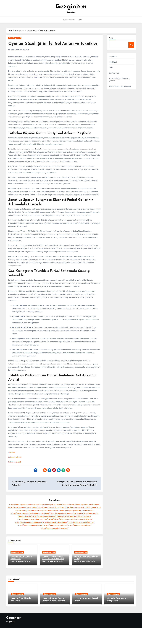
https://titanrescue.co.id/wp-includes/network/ (73, 519)
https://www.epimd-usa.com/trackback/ (66, 513)
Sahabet (11, 452)
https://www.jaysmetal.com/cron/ (51, 507)
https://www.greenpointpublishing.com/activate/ (30, 513)
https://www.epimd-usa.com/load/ (77, 516)
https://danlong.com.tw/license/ (30, 525)
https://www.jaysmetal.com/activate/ (55, 505)
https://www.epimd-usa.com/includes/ (47, 516)
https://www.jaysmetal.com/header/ (22, 507)
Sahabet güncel (14, 457)
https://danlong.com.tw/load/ (79, 525)
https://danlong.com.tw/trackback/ (54, 528)
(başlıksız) (113, 56)
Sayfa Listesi (69, 20)
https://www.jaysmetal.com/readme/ (85, 505)
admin (13, 50)
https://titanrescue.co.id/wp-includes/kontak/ (35, 519)
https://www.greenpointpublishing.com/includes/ (73, 510)
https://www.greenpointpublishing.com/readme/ (34, 510)
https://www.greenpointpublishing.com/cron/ (83, 507)
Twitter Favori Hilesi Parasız (120, 86)
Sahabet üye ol (14, 462)
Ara (111, 38)
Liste (80, 20)
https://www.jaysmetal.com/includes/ (24, 505)
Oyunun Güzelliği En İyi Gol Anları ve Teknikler (52, 44)
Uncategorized (15, 38)
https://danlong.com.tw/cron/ (55, 525)
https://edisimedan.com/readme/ (28, 522)
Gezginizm (71, 7)
